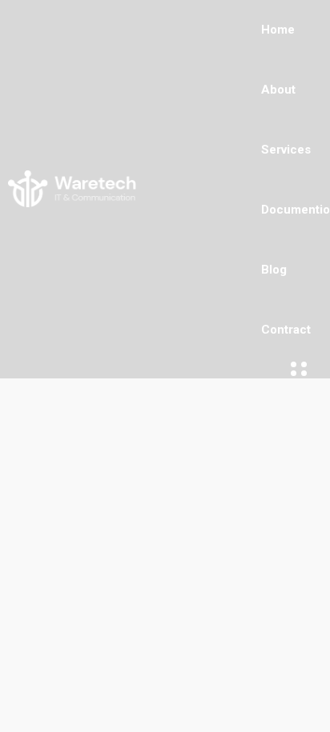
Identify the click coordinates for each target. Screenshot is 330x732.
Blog (274, 269)
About (278, 89)
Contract (286, 329)
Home (278, 29)
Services (286, 149)
